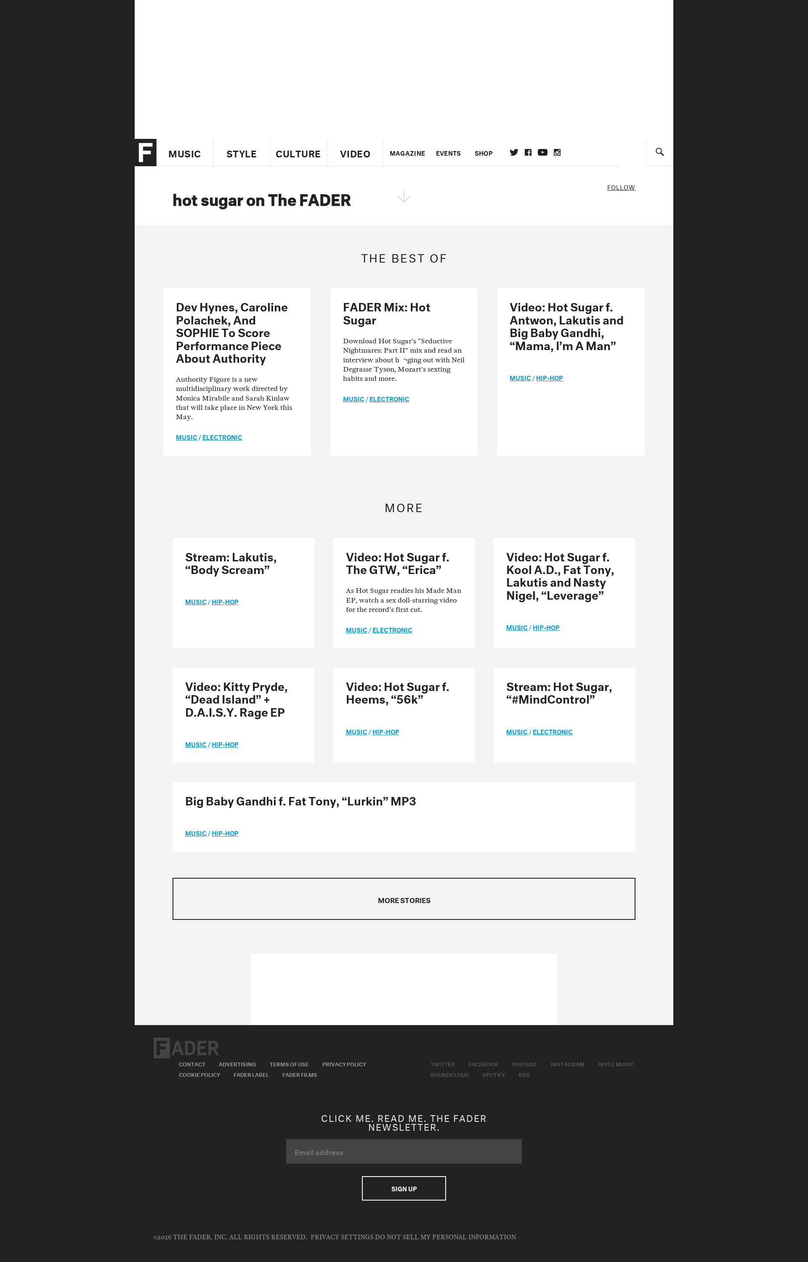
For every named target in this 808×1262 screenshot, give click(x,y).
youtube (543, 152)
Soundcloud (450, 1074)
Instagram (568, 1063)
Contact (192, 1063)
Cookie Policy (199, 1074)
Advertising (237, 1063)
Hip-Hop (549, 377)
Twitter (514, 152)
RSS (524, 1074)
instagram (557, 152)
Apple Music (616, 1063)
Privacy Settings (342, 1237)
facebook (528, 152)
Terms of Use (289, 1063)
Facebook (483, 1063)
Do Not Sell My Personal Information (445, 1237)
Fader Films (299, 1074)
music (186, 436)
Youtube (524, 1063)
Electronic (222, 436)
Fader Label (251, 1074)
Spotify (493, 1074)
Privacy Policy (344, 1063)
